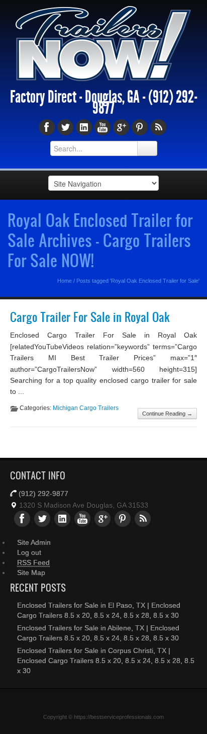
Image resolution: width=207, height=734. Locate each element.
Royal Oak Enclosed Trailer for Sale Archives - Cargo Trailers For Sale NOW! (100, 240)
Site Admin (34, 542)
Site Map (31, 572)
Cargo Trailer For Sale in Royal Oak (89, 317)
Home (64, 281)
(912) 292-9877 (43, 494)
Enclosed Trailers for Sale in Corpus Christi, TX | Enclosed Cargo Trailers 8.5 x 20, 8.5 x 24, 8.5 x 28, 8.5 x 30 (105, 660)
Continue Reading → (167, 414)
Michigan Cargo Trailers (86, 408)
